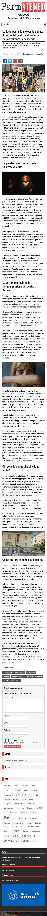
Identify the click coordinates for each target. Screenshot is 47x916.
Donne (7, 799)
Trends (6, 836)
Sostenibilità (33, 827)
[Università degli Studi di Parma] (23, 895)
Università (39, 54)
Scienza (38, 823)
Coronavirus (8, 795)
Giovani (31, 803)
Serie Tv (15, 827)
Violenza (35, 841)
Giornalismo (19, 803)
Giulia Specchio (28, 54)
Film (24, 799)
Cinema (16, 790)
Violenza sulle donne (12, 680)
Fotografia (7, 804)
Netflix (33, 812)
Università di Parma (34, 677)
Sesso (23, 827)
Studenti (15, 830)
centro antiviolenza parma (14, 673)
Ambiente (7, 786)
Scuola (6, 827)
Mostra (13, 812)
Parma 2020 (22, 818)
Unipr (16, 835)
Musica (23, 812)
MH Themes (26, 912)
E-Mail (6, 723)
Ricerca (29, 823)
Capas (6, 790)
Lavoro (38, 807)
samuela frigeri (18, 677)
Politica (7, 823)
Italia (29, 808)
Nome (6, 716)
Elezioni (15, 799)
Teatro (25, 831)
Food (31, 799)
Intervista (20, 808)
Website (7, 730)
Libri (5, 812)
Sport (6, 831)
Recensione (18, 823)
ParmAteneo (34, 818)
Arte (16, 785)
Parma (6, 677)
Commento (8, 697)
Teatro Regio (35, 831)
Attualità (25, 786)
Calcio (33, 786)
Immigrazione (8, 808)
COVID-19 (31, 673)
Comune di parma (30, 790)
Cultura (34, 795)
